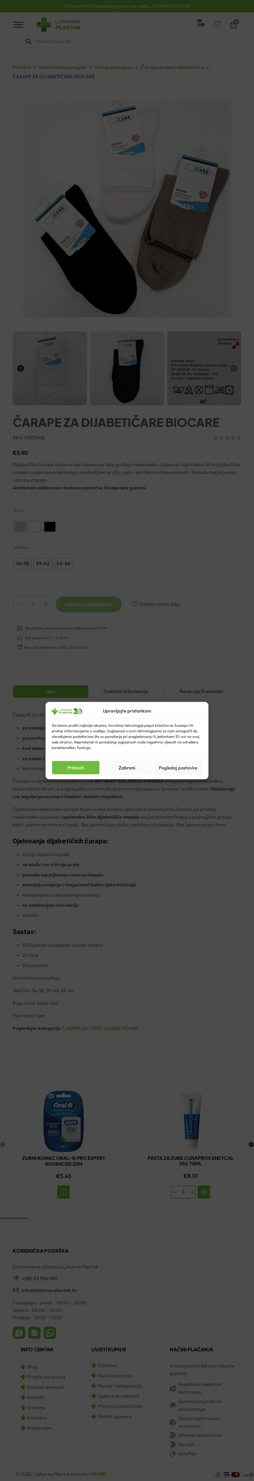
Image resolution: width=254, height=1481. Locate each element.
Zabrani (127, 767)
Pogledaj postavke (178, 767)
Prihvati (76, 767)
